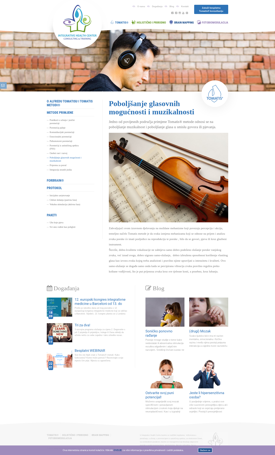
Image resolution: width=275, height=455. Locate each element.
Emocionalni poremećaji (61, 136)
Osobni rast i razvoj (58, 153)
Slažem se (205, 450)
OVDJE (118, 450)
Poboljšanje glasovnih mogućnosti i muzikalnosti (65, 159)
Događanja (157, 6)
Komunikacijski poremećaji (62, 132)
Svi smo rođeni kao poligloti (62, 227)
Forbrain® (55, 180)
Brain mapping (184, 22)
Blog (171, 6)
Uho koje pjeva (56, 222)
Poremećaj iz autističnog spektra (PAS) (64, 147)
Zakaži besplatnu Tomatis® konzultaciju (211, 9)
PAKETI (52, 215)
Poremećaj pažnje (57, 128)
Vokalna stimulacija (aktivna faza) (65, 204)
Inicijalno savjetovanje (60, 195)
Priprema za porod (58, 165)
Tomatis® (121, 22)
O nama (141, 6)
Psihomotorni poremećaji (61, 141)
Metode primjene (60, 113)
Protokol (54, 188)
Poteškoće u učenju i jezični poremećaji (62, 122)
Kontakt (185, 6)
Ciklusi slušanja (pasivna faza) (63, 200)
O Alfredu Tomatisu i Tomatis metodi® (70, 103)
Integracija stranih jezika (61, 170)
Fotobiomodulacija (215, 22)
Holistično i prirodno (151, 22)
